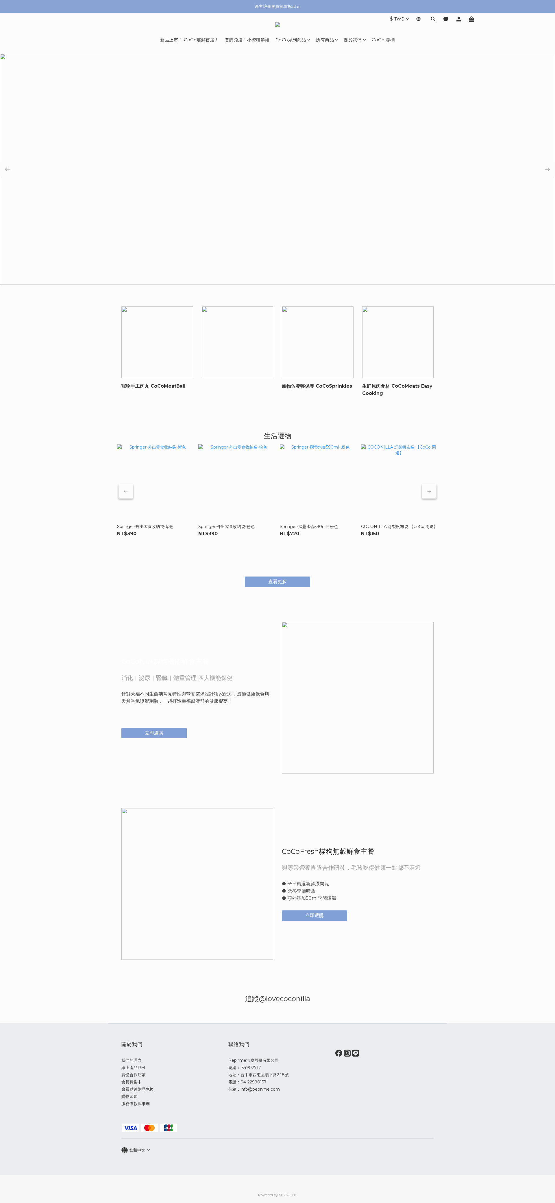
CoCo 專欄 (383, 39)
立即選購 (154, 733)
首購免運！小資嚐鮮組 (247, 39)
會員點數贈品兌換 (137, 1089)
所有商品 (325, 39)
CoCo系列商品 (290, 39)
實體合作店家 (133, 1074)
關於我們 (353, 39)
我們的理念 (131, 1060)
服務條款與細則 (135, 1103)
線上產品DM (133, 1067)
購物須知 (129, 1096)
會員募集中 (131, 1082)
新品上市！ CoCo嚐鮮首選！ (189, 39)
